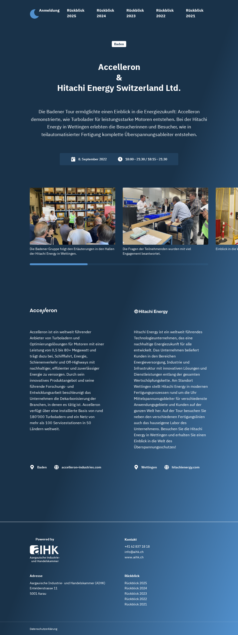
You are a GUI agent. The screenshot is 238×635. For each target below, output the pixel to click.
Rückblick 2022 (165, 13)
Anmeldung (49, 10)
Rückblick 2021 (194, 13)
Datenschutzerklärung (43, 629)
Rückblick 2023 (135, 13)
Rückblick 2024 (105, 13)
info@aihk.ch (134, 552)
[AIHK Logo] (45, 553)
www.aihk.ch (134, 557)
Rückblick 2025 (75, 13)
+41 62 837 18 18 (137, 546)
